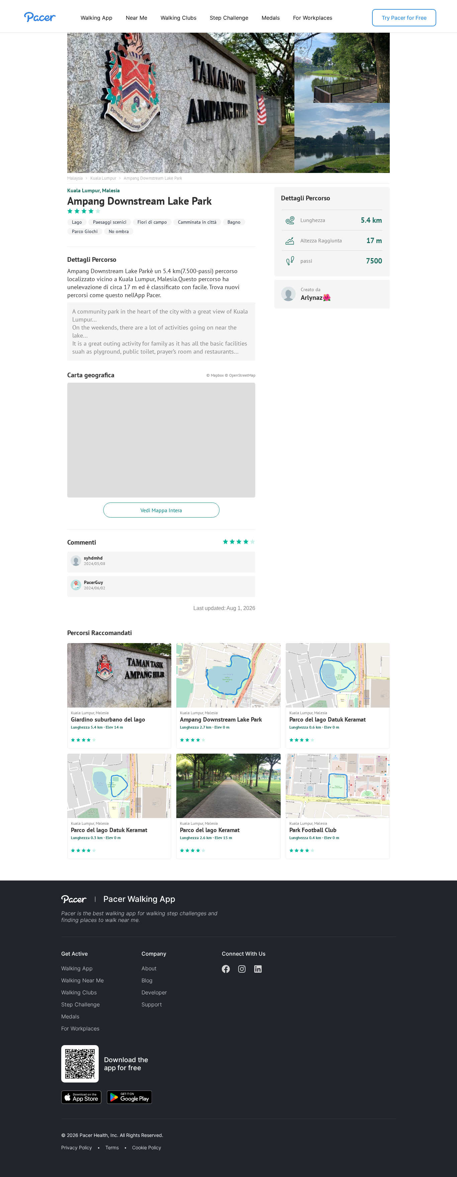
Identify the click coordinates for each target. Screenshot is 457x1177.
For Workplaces (312, 17)
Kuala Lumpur (103, 178)
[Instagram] (242, 969)
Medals (271, 17)
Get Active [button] (74, 953)
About (149, 968)
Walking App (96, 17)
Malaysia (75, 178)
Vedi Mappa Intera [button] (161, 510)
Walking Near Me (82, 980)
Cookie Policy (146, 1147)
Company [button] (154, 953)
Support (152, 1004)
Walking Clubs (178, 17)
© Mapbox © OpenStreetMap (230, 375)
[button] (116, 1127)
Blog (147, 980)
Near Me (136, 17)
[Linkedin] (258, 969)
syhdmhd (93, 558)
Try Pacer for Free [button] (404, 17)
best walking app (115, 913)
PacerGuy (93, 582)
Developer (154, 992)
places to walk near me (109, 920)
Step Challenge (229, 17)
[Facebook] (226, 969)
